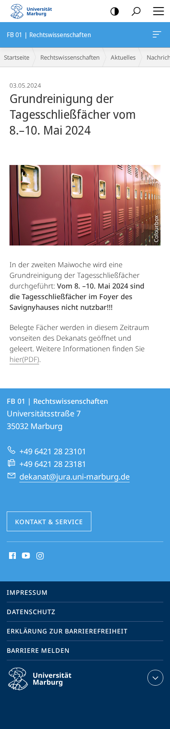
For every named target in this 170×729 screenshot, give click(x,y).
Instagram (40, 556)
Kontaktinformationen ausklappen (155, 678)
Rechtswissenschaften (70, 57)
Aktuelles (123, 57)
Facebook (12, 556)
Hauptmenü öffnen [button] (158, 11)
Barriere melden (38, 650)
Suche (136, 11)
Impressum (27, 592)
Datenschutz (31, 611)
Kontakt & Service (49, 521)
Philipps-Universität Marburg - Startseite (33, 11)
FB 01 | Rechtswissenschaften (158, 34)
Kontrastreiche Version (114, 11)
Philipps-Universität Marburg (53, 691)
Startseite (16, 57)
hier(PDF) (24, 359)
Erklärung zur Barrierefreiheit (67, 631)
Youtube (25, 556)
